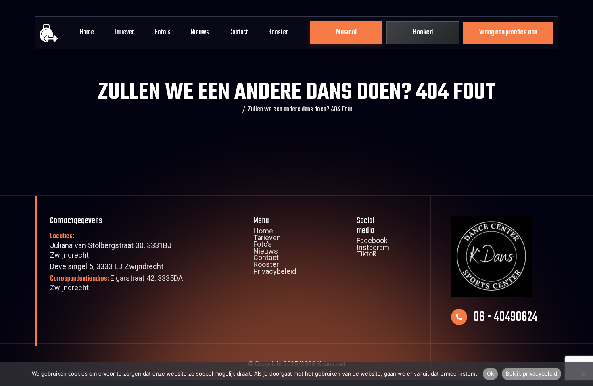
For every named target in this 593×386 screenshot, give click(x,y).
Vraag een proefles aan (508, 32)
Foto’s (163, 32)
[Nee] (583, 374)
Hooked (423, 32)
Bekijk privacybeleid (531, 373)
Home (87, 32)
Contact (238, 32)
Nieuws (200, 32)
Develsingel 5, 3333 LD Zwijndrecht (106, 267)
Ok (490, 373)
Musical (346, 32)
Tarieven (124, 32)
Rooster (278, 32)
